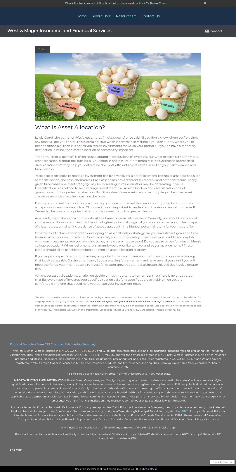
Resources (124, 16)
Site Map (16, 449)
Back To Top (220, 462)
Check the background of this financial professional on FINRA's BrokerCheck (116, 3)
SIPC (185, 411)
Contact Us (150, 16)
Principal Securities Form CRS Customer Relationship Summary (53, 344)
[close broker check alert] (205, 3)
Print (42, 49)
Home (82, 16)
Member (175, 411)
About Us (100, 16)
